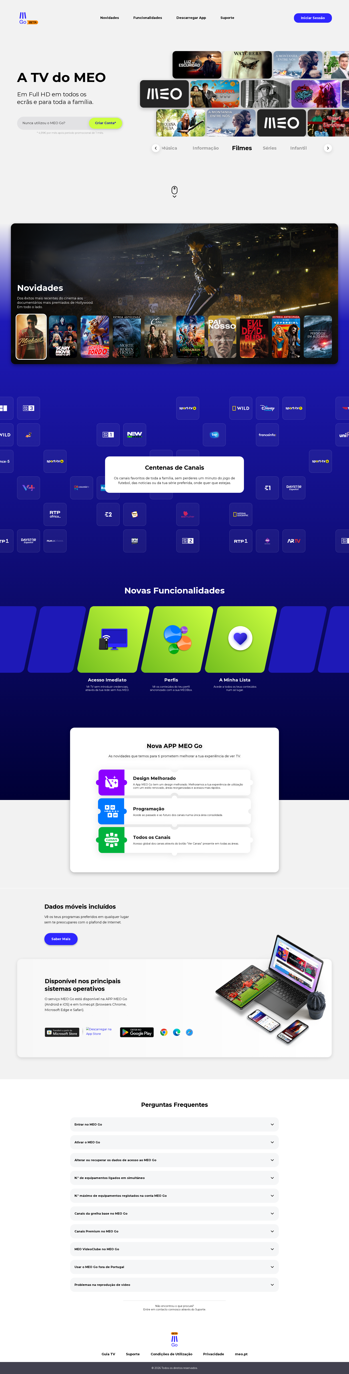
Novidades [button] (109, 18)
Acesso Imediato (107, 680)
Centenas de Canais (174, 467)
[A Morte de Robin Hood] (127, 337)
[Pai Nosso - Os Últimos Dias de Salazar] (222, 337)
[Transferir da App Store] (101, 1032)
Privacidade (213, 1354)
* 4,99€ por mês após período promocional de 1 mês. (70, 133)
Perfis (171, 680)
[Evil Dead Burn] (254, 337)
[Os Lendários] (190, 337)
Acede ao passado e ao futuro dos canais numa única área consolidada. (178, 815)
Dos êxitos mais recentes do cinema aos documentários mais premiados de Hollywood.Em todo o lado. (55, 302)
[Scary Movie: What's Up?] (63, 337)
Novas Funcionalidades (174, 590)
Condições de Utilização (171, 1354)
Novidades (40, 288)
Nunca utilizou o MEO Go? (44, 123)
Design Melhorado (154, 778)
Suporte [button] (227, 18)
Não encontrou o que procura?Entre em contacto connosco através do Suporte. (174, 1307)
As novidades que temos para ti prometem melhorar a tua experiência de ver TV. (175, 756)
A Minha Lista (234, 680)
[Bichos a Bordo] (95, 337)
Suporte (133, 1354)
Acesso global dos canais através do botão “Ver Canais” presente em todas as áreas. (186, 843)
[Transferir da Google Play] (137, 1032)
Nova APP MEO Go (174, 745)
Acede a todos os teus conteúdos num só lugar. (235, 688)
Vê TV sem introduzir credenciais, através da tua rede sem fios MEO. (107, 688)
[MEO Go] (29, 18)
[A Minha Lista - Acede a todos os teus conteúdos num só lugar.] (241, 639)
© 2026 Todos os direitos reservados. (175, 1368)
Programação (148, 808)
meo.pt (241, 1354)
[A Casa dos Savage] (159, 337)
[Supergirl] (286, 337)
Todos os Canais (151, 837)
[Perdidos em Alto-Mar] (318, 337)
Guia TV (108, 1354)
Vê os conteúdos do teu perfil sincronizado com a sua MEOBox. (171, 688)
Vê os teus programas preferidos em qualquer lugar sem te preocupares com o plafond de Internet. (86, 919)
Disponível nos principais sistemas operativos (83, 985)
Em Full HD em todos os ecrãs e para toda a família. (55, 98)
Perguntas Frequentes (174, 1104)
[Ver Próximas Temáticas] (328, 148)
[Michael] (31, 337)
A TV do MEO (61, 77)
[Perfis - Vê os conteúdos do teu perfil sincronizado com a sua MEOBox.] (177, 639)
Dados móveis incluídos (80, 906)
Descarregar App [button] (191, 18)
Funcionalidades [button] (147, 18)
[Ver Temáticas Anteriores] (156, 148)
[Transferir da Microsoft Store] (62, 1032)
